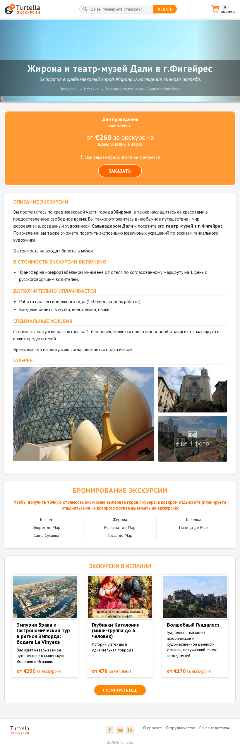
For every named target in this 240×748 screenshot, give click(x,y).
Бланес (46, 519)
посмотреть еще (120, 690)
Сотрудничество (180, 727)
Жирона (120, 519)
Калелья (193, 519)
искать (165, 9)
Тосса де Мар (119, 535)
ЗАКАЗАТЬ (120, 171)
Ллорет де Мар (46, 527)
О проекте (152, 727)
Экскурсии (69, 89)
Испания (91, 89)
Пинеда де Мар (193, 527)
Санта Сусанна (46, 535)
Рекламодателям (214, 727)
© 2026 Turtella (120, 742)
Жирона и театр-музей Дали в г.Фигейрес (142, 89)
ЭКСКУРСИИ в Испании (120, 566)
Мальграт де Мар (120, 527)
